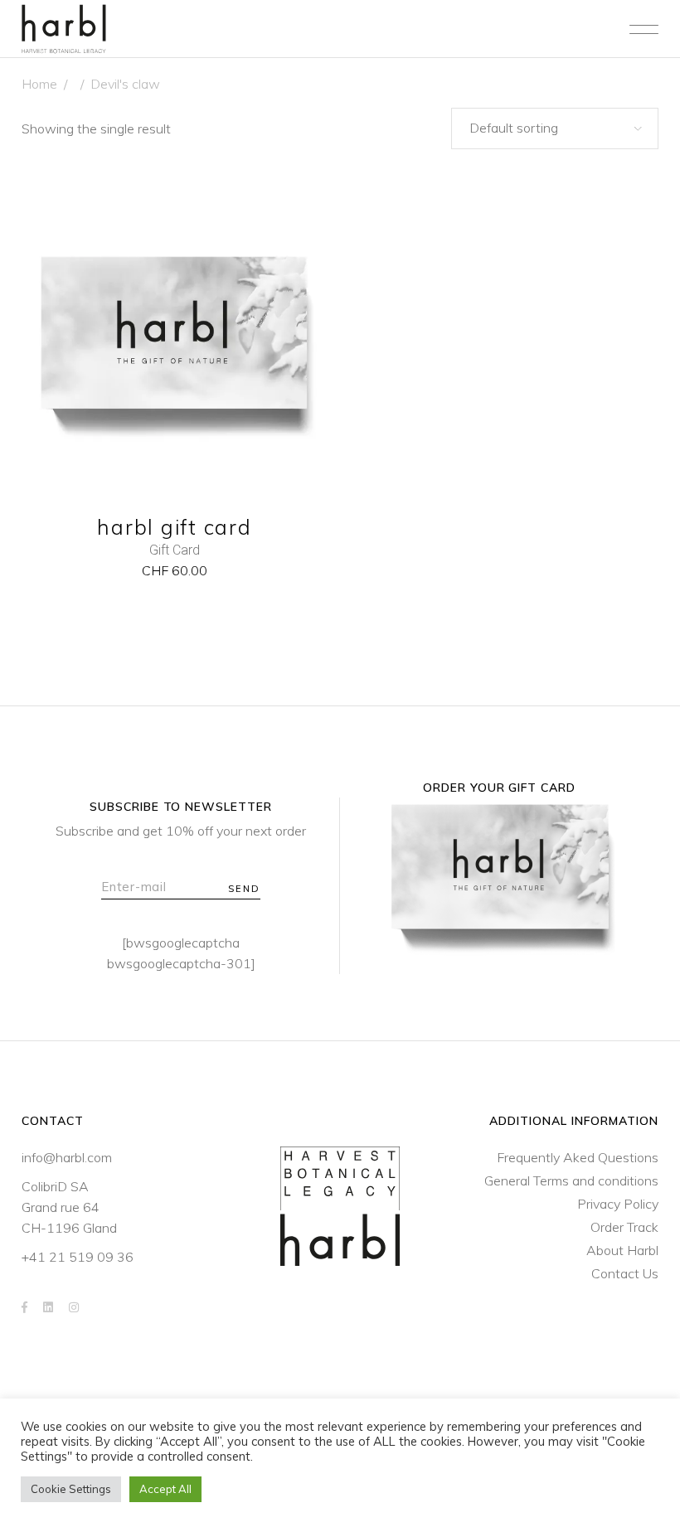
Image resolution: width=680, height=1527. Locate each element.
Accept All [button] (165, 1488)
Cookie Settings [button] (71, 1488)
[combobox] (554, 128)
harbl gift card (174, 527)
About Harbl (622, 1250)
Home (39, 83)
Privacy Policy (617, 1203)
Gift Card (174, 550)
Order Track (624, 1227)
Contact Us (624, 1273)
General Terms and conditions (571, 1180)
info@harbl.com (67, 1157)
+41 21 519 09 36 (78, 1256)
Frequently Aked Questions (577, 1157)
